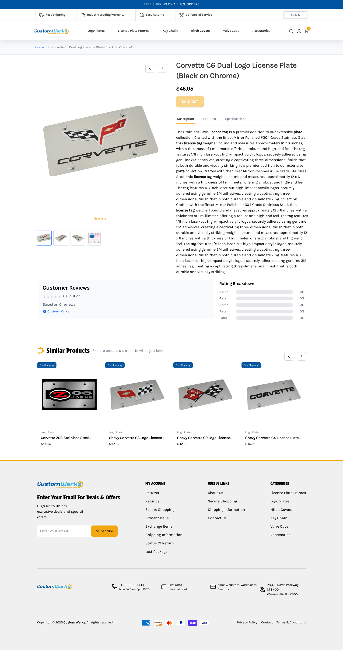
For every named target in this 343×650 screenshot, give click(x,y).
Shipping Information (163, 534)
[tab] (95, 219)
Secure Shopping (160, 509)
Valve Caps (231, 31)
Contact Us (217, 518)
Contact (267, 622)
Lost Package (156, 551)
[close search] (291, 31)
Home (39, 47)
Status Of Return (159, 543)
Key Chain (170, 31)
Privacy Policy (247, 622)
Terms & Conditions (291, 622)
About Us (215, 493)
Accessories (261, 31)
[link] (298, 31)
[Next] (162, 68)
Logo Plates (96, 31)
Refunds (152, 501)
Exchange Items (158, 526)
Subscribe (104, 531)
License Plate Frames (134, 31)
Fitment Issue (157, 518)
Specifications (235, 119)
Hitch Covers (200, 31)
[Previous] (149, 68)
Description (185, 119)
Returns (152, 493)
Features (209, 119)
